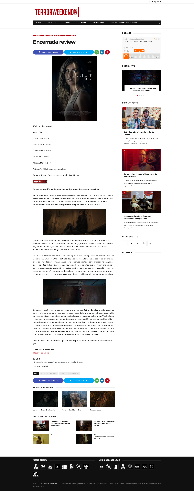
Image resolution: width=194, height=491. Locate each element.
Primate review (95, 410)
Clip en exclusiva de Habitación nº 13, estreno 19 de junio (104, 436)
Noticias (52, 22)
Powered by (36, 366)
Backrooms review (57, 435)
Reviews (66, 22)
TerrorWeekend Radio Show (124, 22)
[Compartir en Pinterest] (107, 52)
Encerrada (48, 35)
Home (38, 22)
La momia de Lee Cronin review (44, 410)
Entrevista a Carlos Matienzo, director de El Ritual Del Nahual (104, 423)
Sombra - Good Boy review (71, 410)
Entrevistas (98, 22)
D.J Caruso (38, 35)
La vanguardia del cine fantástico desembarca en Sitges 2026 (60, 423)
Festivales (81, 22)
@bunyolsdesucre (41, 353)
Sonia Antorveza (69, 35)
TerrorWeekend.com (50, 483)
